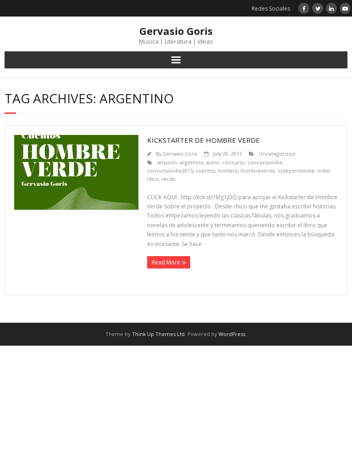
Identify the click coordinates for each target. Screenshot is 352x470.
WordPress (232, 333)
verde (168, 178)
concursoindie (265, 162)
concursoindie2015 (170, 170)
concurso (233, 162)
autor (213, 162)
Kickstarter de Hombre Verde (203, 140)
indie (323, 170)
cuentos (205, 170)
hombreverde (258, 170)
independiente (296, 170)
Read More (166, 262)
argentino (192, 162)
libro (153, 178)
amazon (167, 162)
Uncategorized (277, 153)
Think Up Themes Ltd (158, 333)
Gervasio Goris (180, 153)
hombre (228, 170)
